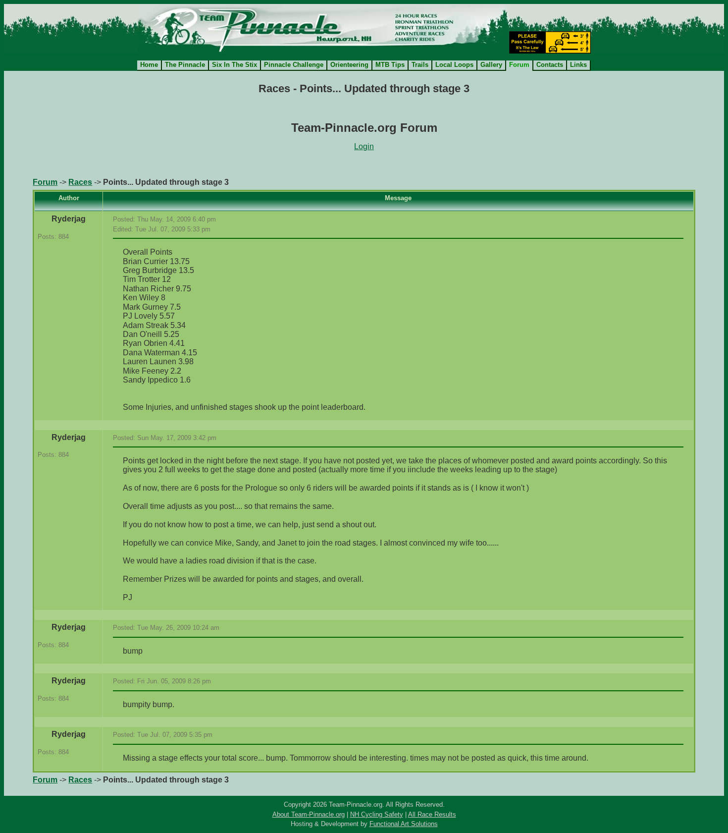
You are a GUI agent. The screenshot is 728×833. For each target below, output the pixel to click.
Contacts (549, 64)
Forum (45, 182)
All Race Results (432, 814)
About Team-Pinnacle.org (308, 814)
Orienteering (349, 64)
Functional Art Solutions (403, 824)
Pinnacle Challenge (293, 64)
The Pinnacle (185, 64)
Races (80, 182)
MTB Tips (390, 64)
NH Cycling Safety (376, 814)
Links (578, 64)
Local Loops (454, 64)
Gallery (491, 64)
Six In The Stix (234, 64)
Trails (420, 64)
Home (149, 64)
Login (364, 146)
